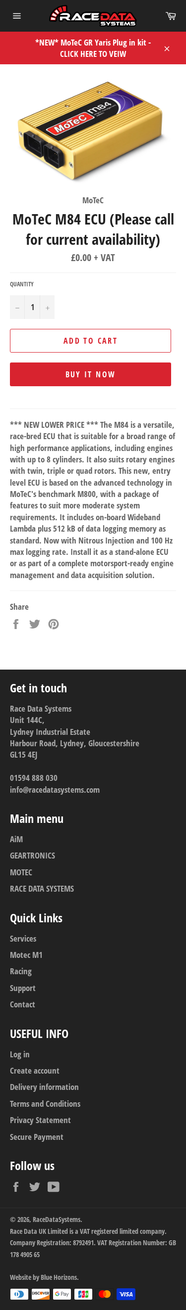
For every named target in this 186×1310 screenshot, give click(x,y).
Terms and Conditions (45, 1103)
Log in (20, 1054)
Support (23, 988)
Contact (22, 1004)
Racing (21, 971)
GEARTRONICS (32, 855)
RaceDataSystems (56, 1219)
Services (23, 938)
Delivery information (44, 1086)
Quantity (22, 284)
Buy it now (90, 374)
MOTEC (21, 872)
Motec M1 (26, 954)
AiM (16, 839)
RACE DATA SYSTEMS (42, 888)
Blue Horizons (59, 1277)
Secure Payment (36, 1136)
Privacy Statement (40, 1120)
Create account (35, 1070)
